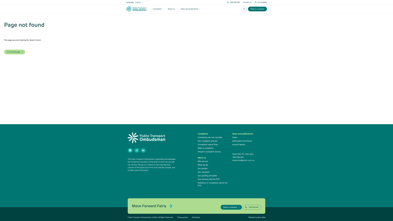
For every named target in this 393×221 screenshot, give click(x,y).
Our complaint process (208, 141)
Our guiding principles (207, 175)
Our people (202, 168)
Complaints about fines (208, 144)
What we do (203, 165)
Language (130, 2)
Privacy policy (182, 217)
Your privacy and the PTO (209, 179)
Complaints (203, 133)
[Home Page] (136, 9)
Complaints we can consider (210, 137)
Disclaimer (196, 217)
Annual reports (238, 144)
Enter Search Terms (244, 8)
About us (202, 157)
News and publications (242, 133)
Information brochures (242, 141)
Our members (204, 172)
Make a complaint (205, 148)
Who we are (203, 161)
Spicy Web (261, 217)
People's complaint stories (209, 151)
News (234, 137)
